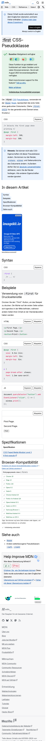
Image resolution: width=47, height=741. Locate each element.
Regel (13, 103)
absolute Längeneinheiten (30, 167)
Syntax (6, 195)
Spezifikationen (9, 202)
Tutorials (5, 703)
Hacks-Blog (7, 712)
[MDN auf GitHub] (3, 620)
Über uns (5, 632)
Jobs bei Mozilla (8, 640)
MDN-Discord (7, 676)
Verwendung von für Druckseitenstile (20, 295)
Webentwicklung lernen (11, 695)
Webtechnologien (9, 691)
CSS (14, 99)
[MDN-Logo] (6, 609)
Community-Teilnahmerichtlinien (15, 733)
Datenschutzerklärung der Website (16, 726)
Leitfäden (6, 699)
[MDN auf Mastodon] (15, 620)
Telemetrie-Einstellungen (12, 730)
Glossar (5, 708)
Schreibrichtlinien (9, 672)
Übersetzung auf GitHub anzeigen (18, 580)
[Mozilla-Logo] (9, 720)
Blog (4, 636)
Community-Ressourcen (12, 668)
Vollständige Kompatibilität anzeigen (24, 92)
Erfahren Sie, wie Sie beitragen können (19, 570)
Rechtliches (31, 730)
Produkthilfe (7, 652)
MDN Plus (6, 648)
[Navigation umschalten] (42, 2)
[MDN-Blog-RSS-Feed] (19, 620)
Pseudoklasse (22, 99)
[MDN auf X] (11, 620)
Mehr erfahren (15, 87)
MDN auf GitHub (9, 680)
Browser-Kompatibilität (12, 206)
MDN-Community (9, 663)
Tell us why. (21, 83)
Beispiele (6, 198)
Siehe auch (7, 209)
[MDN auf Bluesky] (7, 620)
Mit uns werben (8, 644)
